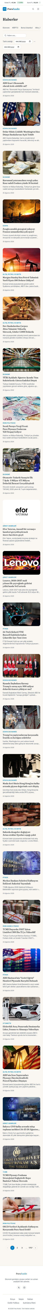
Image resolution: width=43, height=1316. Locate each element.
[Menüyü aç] (38, 9)
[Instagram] (24, 1287)
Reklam (30, 1299)
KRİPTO (15, 28)
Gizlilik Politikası (13, 1303)
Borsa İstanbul (27, 28)
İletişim (21, 1299)
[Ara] (33, 9)
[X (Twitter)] (19, 1287)
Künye (12, 1299)
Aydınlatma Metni (29, 1303)
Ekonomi (6, 28)
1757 (30, 1248)
